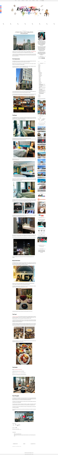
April (39, 80)
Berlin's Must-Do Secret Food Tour (41, 143)
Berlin (14, 429)
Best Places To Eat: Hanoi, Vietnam (42, 137)
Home (15, 0)
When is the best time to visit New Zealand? (42, 89)
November (40, 73)
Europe (27, 0)
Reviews (20, 429)
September (40, 75)
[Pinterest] (0, 7)
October (40, 74)
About (19, 0)
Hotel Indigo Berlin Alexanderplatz (18, 369)
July (39, 77)
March (39, 81)
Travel (37, 0)
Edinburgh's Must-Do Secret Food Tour (41, 189)
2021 (38, 69)
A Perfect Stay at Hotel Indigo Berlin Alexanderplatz (42, 90)
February (40, 82)
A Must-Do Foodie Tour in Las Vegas (41, 169)
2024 (38, 66)
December (40, 72)
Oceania (33, 0)
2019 (38, 71)
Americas (23, 0)
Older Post (33, 443)
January (40, 83)
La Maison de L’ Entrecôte (15, 316)
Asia (30, 0)
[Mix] (0, 10)
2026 (38, 64)
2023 (38, 67)
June (39, 78)
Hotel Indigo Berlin (33, 51)
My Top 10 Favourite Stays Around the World (41, 220)
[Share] (0, 12)
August (39, 76)
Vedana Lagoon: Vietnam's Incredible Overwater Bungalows (41, 163)
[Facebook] (0, 6)
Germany (18, 429)
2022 (38, 68)
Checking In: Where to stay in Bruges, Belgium (42, 84)
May (39, 79)
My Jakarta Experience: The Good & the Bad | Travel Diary (41, 130)
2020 (38, 70)
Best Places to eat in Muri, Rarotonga (42, 176)
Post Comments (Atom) (18, 446)
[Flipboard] (0, 11)
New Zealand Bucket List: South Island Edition (41, 93)
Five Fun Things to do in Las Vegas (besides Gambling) (41, 183)
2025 (38, 65)
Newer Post (15, 443)
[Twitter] (0, 8)
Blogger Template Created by (29, 454)
